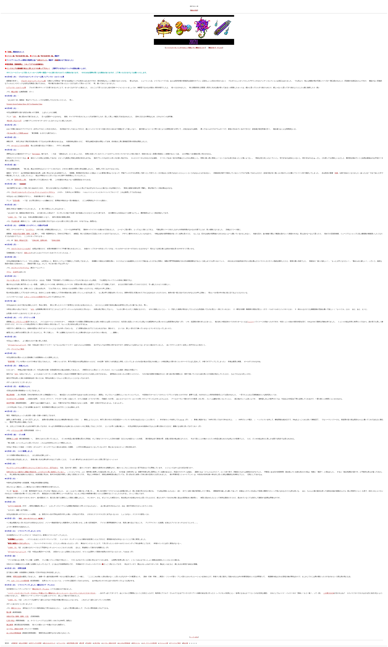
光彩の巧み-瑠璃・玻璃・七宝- (24, 234)
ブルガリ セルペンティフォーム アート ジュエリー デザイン (33, 192)
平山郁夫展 (15, 221)
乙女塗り (16, 272)
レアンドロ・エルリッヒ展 (16, 87)
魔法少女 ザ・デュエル (215, 47)
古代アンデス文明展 (35, 643)
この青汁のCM (328, 593)
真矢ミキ (27, 253)
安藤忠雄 (14, 643)
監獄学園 (11, 361)
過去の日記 (194, 10)
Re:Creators (36, 154)
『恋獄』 (9, 52)
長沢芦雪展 (10, 403)
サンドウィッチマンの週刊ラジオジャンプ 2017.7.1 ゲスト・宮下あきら (32, 468)
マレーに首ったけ (12, 280)
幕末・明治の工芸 (21, 240)
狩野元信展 (17, 576)
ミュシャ (250, 322)
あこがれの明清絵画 (13, 633)
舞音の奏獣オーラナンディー (18, 543)
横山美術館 (10, 395)
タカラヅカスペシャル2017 (21, 249)
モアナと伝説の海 (14, 506)
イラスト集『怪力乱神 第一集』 (43, 56)
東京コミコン (16, 608)
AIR (14, 116)
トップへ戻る (194, 637)
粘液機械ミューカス (15, 539)
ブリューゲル (61, 643)
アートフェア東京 (17, 349)
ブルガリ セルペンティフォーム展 (33, 81)
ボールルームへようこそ (17, 345)
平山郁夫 (88, 643)
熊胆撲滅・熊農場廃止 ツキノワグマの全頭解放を (25, 64)
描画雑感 (22, 184)
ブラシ (8, 272)
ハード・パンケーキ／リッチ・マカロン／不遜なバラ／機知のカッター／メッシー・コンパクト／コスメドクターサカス (51, 593)
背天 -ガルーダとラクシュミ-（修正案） (31, 518)
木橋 (336, 173)
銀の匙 (15, 491)
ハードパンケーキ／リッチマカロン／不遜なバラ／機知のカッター (185, 47)
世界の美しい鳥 (20, 180)
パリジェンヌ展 (17, 430)
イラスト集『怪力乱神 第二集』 (18, 56)
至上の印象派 (23, 643)
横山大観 (14, 92)
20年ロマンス (42, 60)
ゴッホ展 (14, 439)
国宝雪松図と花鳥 (72, 643)
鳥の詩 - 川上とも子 (14, 121)
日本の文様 (56, 240)
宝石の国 (16, 200)
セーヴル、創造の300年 (14, 629)
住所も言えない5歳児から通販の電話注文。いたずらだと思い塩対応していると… (35, 472)
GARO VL (12, 217)
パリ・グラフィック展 (19, 322)
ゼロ (32, 309)
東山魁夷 (9, 625)
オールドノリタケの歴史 (20, 145)
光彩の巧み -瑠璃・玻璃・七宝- (17, 616)
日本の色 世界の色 (39, 240)
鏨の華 (8, 612)
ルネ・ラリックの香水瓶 (20, 581)
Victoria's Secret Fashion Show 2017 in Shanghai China (24, 104)
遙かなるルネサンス (49, 643)
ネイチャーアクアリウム (20, 268)
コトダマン (30, 229)
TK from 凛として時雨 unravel (17, 133)
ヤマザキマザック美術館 (15, 399)
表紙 (56, 60)
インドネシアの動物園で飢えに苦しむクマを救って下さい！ (28, 68)
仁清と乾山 (10, 620)
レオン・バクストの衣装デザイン (36, 297)
